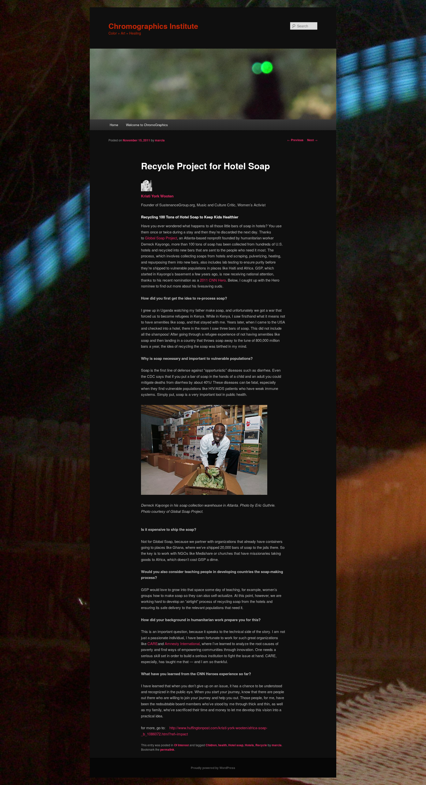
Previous (295, 140)
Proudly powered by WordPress (213, 768)
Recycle (261, 745)
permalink (167, 749)
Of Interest (181, 745)
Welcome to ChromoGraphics (147, 124)
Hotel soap (235, 745)
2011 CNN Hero (213, 280)
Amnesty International (182, 643)
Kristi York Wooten (157, 196)
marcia (160, 140)
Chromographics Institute (153, 25)
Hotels (249, 745)
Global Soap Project (160, 237)
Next (312, 140)
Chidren (211, 745)
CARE (152, 643)
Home (114, 124)
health (222, 745)
